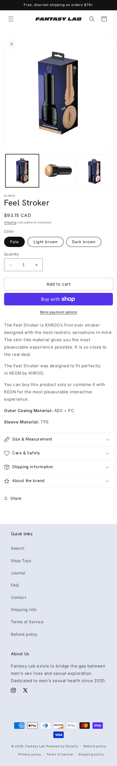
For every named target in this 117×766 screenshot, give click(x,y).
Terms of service (60, 754)
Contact (18, 597)
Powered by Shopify (62, 746)
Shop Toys (21, 560)
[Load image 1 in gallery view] (22, 171)
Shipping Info (24, 609)
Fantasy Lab (35, 746)
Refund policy (24, 634)
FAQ (15, 585)
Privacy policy (30, 754)
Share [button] (15, 498)
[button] (11, 19)
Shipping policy (91, 754)
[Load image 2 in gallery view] (58, 171)
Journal (18, 573)
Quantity (11, 254)
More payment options (58, 312)
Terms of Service (27, 621)
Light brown (45, 241)
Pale (14, 241)
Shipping (10, 222)
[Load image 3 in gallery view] (94, 171)
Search (17, 548)
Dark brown (84, 241)
